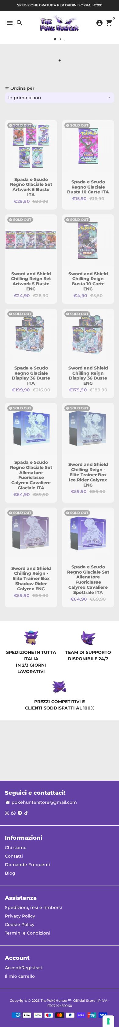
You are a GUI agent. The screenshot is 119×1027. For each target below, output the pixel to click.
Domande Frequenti (27, 864)
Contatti (14, 856)
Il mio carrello (20, 976)
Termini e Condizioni (27, 933)
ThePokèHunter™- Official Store (68, 1000)
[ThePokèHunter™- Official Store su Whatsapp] (13, 813)
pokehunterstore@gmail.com (41, 802)
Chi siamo (16, 847)
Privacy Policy (20, 916)
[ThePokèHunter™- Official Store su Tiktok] (26, 813)
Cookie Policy (19, 924)
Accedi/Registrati (23, 967)
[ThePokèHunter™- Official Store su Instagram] (7, 813)
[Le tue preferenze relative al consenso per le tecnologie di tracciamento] (108, 1021)
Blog (10, 873)
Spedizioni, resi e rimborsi (33, 907)
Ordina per (19, 88)
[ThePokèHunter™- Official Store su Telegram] (20, 813)
